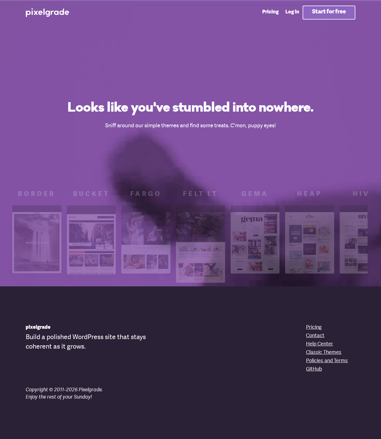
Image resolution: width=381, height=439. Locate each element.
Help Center (319, 344)
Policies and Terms (327, 360)
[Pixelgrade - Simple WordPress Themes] (48, 12)
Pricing (270, 12)
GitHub (314, 369)
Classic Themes (323, 352)
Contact (315, 335)
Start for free (329, 12)
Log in (292, 12)
